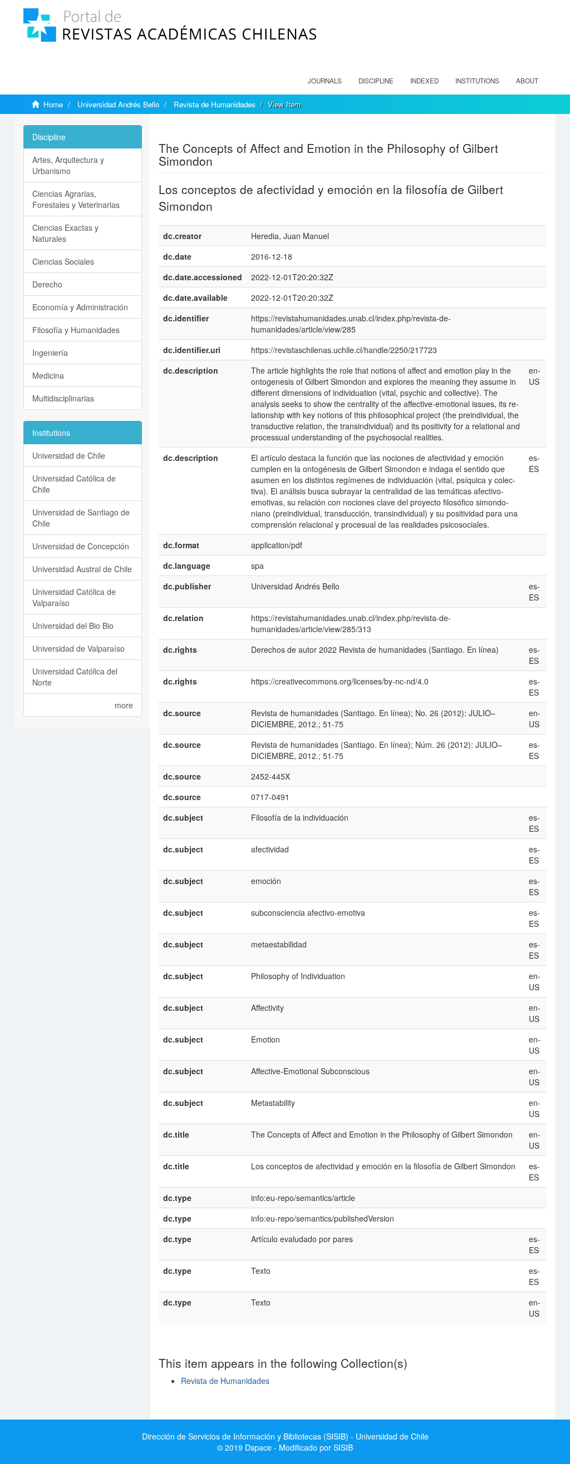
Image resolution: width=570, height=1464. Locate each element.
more (124, 705)
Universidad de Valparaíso (78, 648)
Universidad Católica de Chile (74, 484)
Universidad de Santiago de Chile (81, 518)
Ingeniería (50, 352)
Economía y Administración (80, 306)
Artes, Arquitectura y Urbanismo (68, 165)
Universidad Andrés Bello (118, 104)
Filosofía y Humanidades (76, 329)
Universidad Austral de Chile (82, 568)
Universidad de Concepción (80, 546)
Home (53, 104)
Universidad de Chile (68, 455)
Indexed (424, 80)
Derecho (47, 284)
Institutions (477, 80)
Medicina (48, 375)
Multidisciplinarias (63, 398)
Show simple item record (202, 130)
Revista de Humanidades (214, 104)
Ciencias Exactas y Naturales (65, 233)
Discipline (376, 80)
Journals (325, 80)
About (527, 80)
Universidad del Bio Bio (73, 625)
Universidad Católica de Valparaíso (74, 597)
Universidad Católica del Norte (74, 677)
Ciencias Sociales (63, 261)
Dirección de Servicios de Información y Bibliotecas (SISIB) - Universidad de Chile (285, 1436)
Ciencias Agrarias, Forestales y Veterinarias (76, 199)
